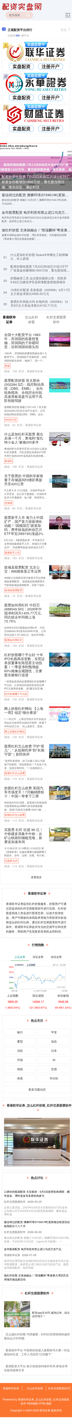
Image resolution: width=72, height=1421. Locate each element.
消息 (20, 1051)
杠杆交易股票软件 (59, 1388)
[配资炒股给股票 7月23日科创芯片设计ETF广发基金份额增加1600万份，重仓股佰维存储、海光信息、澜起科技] (36, 167)
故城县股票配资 (13, 590)
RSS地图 (32, 1403)
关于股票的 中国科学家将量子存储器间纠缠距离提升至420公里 (23, 479)
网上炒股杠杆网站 (15, 731)
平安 (54, 1032)
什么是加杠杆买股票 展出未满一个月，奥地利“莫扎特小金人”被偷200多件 (23, 438)
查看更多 (36, 877)
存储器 (8, 503)
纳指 (20, 1069)
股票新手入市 (12, 552)
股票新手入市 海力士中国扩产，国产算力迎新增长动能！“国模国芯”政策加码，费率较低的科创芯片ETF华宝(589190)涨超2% (23, 525)
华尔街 (54, 1078)
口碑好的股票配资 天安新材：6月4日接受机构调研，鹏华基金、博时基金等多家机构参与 (37, 1194)
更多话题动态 (37, 1089)
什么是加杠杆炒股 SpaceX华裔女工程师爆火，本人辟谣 (39, 256)
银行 (20, 1032)
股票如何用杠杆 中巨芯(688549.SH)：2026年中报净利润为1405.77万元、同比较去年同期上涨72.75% (24, 612)
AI (54, 1060)
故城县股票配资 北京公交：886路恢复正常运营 (22, 569)
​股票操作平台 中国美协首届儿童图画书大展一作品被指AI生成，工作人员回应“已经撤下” (37, 1352)
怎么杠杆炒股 (35, 1388)
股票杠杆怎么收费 (15, 773)
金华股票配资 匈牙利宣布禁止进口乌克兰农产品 (32, 1249)
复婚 (7, 365)
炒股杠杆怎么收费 (15, 815)
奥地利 (8, 461)
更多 (64, 29)
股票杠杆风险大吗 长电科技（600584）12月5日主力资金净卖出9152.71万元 (39, 303)
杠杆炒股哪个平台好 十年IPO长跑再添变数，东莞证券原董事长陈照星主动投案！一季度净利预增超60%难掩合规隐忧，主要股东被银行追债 (24, 664)
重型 (20, 1041)
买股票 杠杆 (11, 860)
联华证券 (45, 1410)
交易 (54, 1069)
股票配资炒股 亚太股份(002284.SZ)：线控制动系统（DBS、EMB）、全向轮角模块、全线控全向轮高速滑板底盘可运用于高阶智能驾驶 (24, 390)
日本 (54, 1051)
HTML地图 (44, 1403)
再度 (20, 1078)
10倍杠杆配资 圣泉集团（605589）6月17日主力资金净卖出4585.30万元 (40, 292)
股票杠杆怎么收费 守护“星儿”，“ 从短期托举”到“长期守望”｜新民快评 (24, 750)
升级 (20, 1060)
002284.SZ (11, 419)
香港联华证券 (11, 1388)
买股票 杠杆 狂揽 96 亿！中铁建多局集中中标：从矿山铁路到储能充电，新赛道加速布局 (23, 835)
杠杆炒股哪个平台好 (16, 694)
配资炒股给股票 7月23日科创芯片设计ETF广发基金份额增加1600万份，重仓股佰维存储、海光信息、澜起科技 (36, 181)
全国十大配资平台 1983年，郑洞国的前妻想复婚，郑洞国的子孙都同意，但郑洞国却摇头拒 (22, 340)
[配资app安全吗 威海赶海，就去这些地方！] (17, 1314)
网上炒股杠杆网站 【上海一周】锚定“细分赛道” (23, 710)
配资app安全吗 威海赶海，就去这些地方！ (51, 1314)
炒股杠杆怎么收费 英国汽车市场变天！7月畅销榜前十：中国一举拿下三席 (24, 791)
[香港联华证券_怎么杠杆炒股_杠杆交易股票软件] (22, 6)
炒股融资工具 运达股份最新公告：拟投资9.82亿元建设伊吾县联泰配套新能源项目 (38, 280)
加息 (54, 1041)
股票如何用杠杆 (13, 640)
